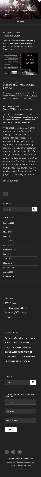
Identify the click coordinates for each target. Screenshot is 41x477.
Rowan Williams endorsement (18, 109)
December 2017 (9, 277)
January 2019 (8, 241)
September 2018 (9, 250)
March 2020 (7, 232)
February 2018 (8, 268)
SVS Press (10, 303)
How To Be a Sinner (14, 5)
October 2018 (8, 245)
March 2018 (7, 263)
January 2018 (8, 272)
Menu (21, 22)
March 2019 (7, 236)
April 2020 (7, 227)
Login (20, 469)
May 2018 (7, 254)
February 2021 (8, 223)
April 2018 (7, 259)
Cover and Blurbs (11, 35)
